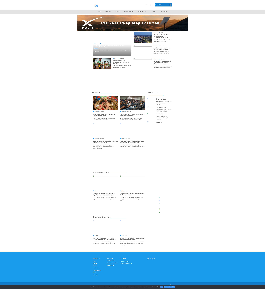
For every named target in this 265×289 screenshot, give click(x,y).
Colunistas (164, 11)
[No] (263, 287)
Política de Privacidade (112, 263)
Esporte (117, 11)
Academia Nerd (128, 11)
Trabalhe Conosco (111, 260)
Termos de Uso (110, 265)
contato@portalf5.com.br (126, 263)
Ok (161, 286)
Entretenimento (142, 11)
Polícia (154, 11)
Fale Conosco (110, 258)
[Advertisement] (132, 78)
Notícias (108, 11)
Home (99, 11)
